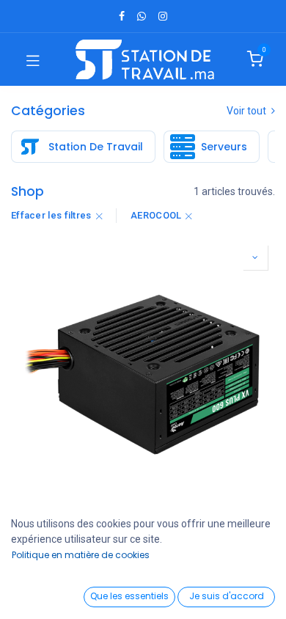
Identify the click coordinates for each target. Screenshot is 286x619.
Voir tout (247, 111)
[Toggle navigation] (33, 59)
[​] (122, 16)
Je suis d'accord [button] (226, 596)
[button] (255, 257)
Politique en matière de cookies (81, 555)
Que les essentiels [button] (129, 596)
